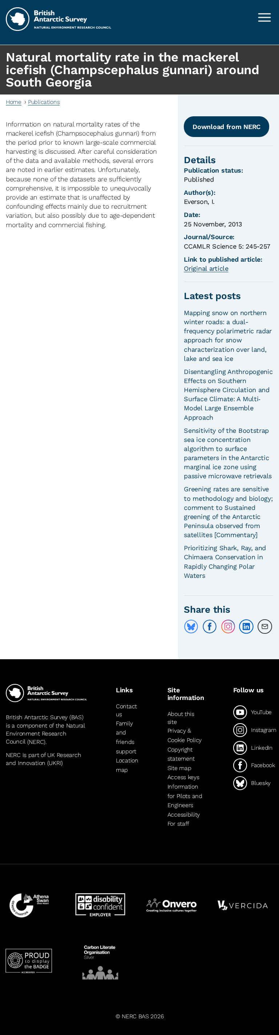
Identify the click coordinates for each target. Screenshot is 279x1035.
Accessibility (183, 814)
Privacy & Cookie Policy (184, 736)
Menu (264, 17)
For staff (178, 823)
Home (13, 101)
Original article (206, 268)
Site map (179, 768)
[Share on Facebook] (209, 626)
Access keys (183, 777)
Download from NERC (226, 126)
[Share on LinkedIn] (246, 626)
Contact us (126, 710)
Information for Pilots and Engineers (184, 796)
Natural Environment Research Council (45, 733)
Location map (127, 765)
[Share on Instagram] (228, 626)
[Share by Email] (265, 626)
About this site (180, 717)
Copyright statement (181, 754)
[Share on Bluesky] (191, 626)
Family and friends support (126, 737)
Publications (44, 101)
